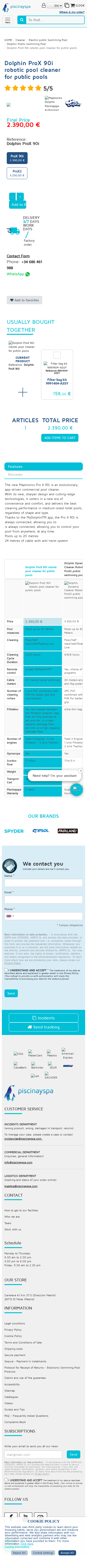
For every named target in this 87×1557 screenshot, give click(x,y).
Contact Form (18, 256)
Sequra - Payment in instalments (25, 1361)
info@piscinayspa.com (18, 1162)
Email (9, 892)
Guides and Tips (14, 1409)
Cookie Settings (43, 1552)
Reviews (15, 474)
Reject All (19, 1552)
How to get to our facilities (21, 1210)
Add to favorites (26, 300)
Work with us (12, 1229)
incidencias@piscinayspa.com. (23, 1138)
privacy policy (12, 962)
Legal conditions (14, 1323)
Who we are (12, 1216)
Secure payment (14, 1355)
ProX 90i (17, 158)
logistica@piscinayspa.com (21, 1186)
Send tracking (46, 1027)
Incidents (45, 1017)
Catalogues (11, 1397)
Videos (8, 1403)
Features (15, 466)
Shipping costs (13, 1348)
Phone (9, 909)
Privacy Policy (71, 973)
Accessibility (12, 1384)
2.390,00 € (33, 621)
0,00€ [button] (80, 5)
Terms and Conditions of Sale (23, 1342)
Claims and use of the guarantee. (25, 1378)
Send (11, 993)
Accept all (67, 1552)
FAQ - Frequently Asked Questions (26, 1415)
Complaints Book (15, 1422)
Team (7, 1223)
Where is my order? (71, 12)
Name (9, 875)
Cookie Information (17, 1546)
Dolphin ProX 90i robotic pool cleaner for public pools (41, 571)
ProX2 (17, 173)
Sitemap (9, 1390)
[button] (76, 790)
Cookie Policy (13, 1336)
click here (26, 1543)
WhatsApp (16, 274)
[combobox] (10, 916)
